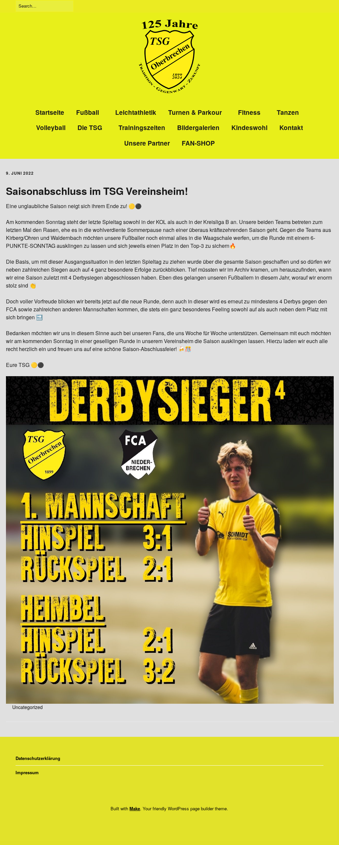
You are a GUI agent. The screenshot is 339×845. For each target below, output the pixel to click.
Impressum (27, 772)
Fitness (249, 112)
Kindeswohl (249, 127)
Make (134, 808)
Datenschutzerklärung (38, 758)
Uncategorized (27, 707)
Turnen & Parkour (195, 112)
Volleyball (51, 127)
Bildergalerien (198, 127)
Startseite (49, 112)
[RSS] (179, 823)
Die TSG (89, 127)
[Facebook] (157, 823)
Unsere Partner (147, 143)
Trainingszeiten (142, 127)
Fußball (87, 112)
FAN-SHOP (198, 143)
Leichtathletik (135, 112)
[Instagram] (167, 823)
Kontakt (291, 127)
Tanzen (288, 112)
